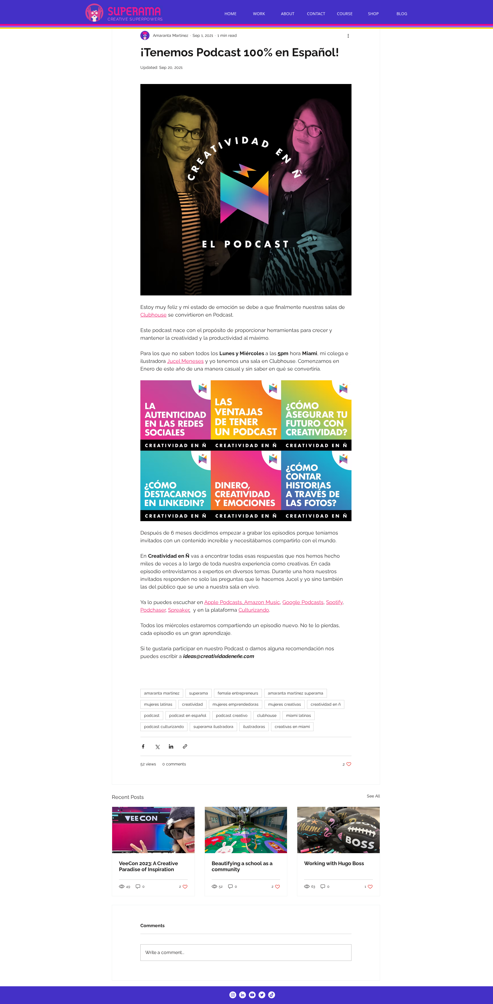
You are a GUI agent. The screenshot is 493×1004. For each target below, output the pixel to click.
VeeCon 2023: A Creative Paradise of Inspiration (148, 866)
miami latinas (298, 715)
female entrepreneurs (238, 693)
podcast (151, 715)
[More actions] (348, 35)
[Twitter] (261, 994)
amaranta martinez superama (295, 693)
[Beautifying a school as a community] (246, 830)
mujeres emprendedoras (235, 704)
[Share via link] (185, 746)
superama (198, 693)
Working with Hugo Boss (334, 863)
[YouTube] (252, 994)
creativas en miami (292, 726)
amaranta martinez (161, 693)
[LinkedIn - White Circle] (242, 994)
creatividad (192, 704)
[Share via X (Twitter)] (157, 746)
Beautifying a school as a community (242, 866)
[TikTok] (271, 994)
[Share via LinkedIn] (171, 746)
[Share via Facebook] (143, 746)
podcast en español (187, 715)
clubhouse (266, 715)
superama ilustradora (213, 726)
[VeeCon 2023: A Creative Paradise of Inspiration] (153, 830)
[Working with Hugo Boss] (338, 830)
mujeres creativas (284, 704)
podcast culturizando (164, 726)
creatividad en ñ (326, 704)
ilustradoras (254, 726)
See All (373, 796)
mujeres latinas (158, 704)
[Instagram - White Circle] (232, 994)
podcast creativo (231, 715)
